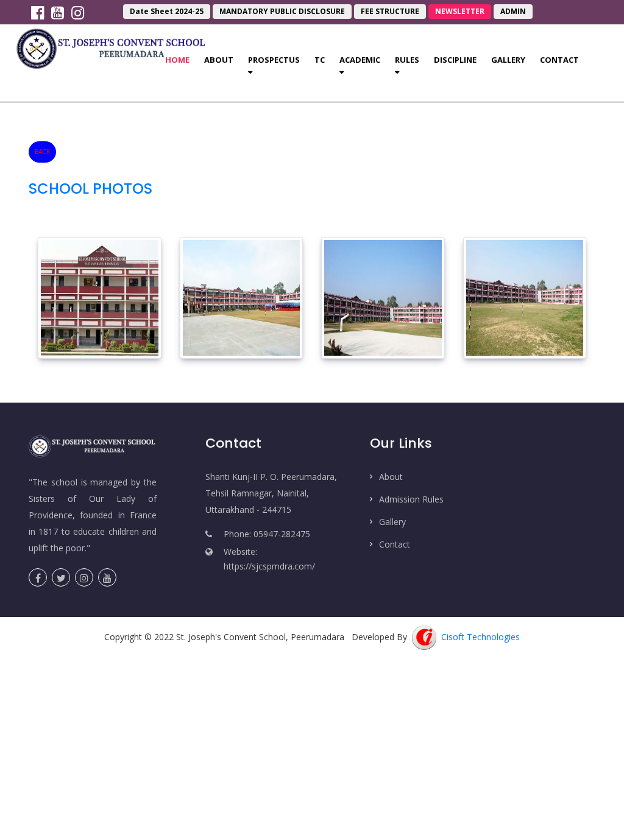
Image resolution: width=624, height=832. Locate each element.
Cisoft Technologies (478, 637)
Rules (407, 59)
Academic (359, 59)
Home (181, 59)
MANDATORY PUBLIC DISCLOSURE (282, 11)
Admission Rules (411, 499)
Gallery (508, 59)
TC (319, 59)
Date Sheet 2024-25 (167, 11)
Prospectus (274, 59)
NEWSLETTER (459, 11)
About (218, 59)
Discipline (455, 59)
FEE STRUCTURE (390, 11)
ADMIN (513, 11)
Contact (559, 59)
